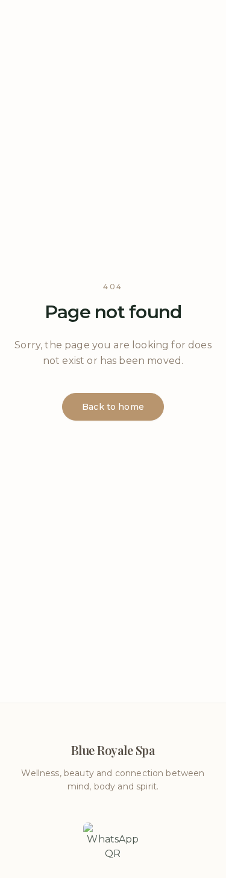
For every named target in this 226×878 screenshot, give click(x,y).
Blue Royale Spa (113, 24)
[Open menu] (22, 24)
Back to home (113, 406)
